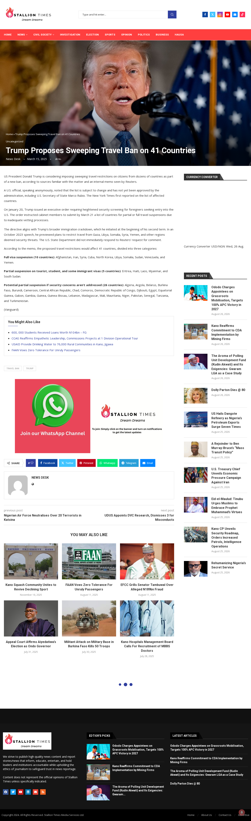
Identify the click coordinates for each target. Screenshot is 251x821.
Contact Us (225, 815)
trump (30, 368)
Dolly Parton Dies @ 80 (228, 390)
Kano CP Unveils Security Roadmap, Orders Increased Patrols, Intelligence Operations (226, 537)
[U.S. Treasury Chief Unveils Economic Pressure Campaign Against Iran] (195, 475)
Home (8, 34)
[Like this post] (32, 463)
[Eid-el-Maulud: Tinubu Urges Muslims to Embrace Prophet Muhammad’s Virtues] (195, 505)
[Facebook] (205, 14)
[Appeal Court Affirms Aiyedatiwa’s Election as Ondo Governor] (31, 618)
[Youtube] (227, 14)
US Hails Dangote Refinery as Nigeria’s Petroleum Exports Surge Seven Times (226, 420)
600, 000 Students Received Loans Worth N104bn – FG (49, 332)
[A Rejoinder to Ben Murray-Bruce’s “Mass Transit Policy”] (195, 449)
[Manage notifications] (242, 812)
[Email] (235, 14)
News (21, 34)
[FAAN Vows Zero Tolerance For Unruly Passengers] (89, 561)
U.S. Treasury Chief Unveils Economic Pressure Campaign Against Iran (226, 475)
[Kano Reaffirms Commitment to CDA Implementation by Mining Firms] (195, 331)
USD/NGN (218, 246)
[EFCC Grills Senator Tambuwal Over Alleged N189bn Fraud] (147, 561)
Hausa (179, 34)
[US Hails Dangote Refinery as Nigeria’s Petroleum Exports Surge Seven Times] (195, 419)
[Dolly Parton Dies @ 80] (195, 396)
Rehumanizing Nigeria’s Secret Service (228, 565)
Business (162, 34)
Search (172, 15)
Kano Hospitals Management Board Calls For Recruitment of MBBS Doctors (147, 646)
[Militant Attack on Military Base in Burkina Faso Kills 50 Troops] (89, 618)
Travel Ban (12, 368)
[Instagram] (220, 14)
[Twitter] (212, 14)
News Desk (13, 159)
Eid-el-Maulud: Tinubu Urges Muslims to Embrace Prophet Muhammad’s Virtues (227, 505)
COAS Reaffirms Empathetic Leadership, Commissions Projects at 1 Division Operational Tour (75, 338)
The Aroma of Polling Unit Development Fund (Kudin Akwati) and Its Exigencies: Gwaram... (138, 790)
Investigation (70, 34)
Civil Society (42, 34)
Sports (110, 34)
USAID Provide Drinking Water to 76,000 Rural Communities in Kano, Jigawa (62, 344)
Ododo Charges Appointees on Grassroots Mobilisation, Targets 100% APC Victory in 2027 (227, 298)
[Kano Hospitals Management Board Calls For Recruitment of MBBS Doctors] (147, 618)
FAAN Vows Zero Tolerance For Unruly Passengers (46, 350)
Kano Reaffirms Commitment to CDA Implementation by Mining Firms (226, 332)
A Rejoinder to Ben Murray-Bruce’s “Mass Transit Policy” (227, 448)
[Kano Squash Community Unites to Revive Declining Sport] (31, 561)
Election (92, 34)
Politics (144, 34)
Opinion (126, 34)
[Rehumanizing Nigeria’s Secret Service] (195, 569)
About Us (206, 815)
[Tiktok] (242, 14)
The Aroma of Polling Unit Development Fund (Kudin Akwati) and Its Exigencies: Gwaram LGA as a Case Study (228, 364)
